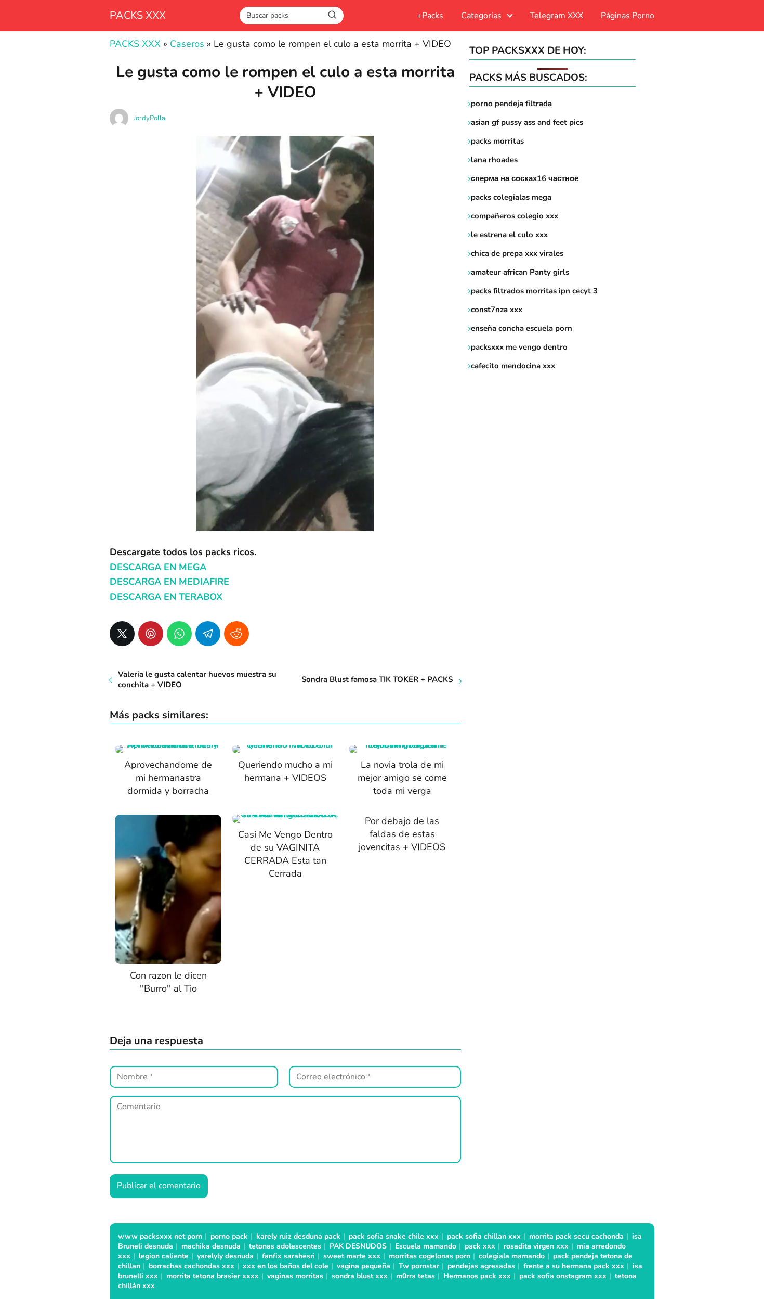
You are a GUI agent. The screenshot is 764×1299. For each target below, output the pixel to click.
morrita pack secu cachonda (576, 1236)
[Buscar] (332, 15)
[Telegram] (207, 633)
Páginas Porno (627, 15)
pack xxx (480, 1246)
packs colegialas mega (511, 197)
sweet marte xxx (351, 1256)
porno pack (229, 1236)
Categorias (481, 15)
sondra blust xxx (360, 1276)
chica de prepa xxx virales (517, 253)
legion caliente (164, 1256)
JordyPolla (149, 118)
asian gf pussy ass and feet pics (527, 122)
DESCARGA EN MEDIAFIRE (169, 581)
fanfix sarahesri (288, 1256)
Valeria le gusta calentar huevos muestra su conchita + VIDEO (197, 679)
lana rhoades (494, 160)
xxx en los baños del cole (285, 1266)
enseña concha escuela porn (521, 328)
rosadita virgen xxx (536, 1246)
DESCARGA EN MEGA (158, 567)
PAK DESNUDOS (358, 1246)
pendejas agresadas (481, 1266)
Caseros (187, 43)
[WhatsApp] (179, 633)
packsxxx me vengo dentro (519, 347)
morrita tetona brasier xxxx (212, 1276)
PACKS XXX (138, 15)
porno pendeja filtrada (511, 103)
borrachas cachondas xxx (191, 1266)
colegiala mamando (512, 1256)
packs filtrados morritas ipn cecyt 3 (534, 291)
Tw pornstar (419, 1266)
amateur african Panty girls (520, 272)
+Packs (430, 15)
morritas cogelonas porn (429, 1256)
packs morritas (497, 141)
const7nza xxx (496, 309)
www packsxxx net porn (160, 1236)
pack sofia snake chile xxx (394, 1236)
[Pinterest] (150, 633)
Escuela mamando (425, 1246)
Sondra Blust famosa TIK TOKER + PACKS (377, 679)
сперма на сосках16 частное (524, 178)
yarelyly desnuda (225, 1256)
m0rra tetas (415, 1276)
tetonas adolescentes (285, 1246)
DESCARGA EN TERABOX (166, 596)
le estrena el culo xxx (509, 234)
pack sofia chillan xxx (484, 1236)
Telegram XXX (556, 15)
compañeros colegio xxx (514, 216)
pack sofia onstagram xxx (563, 1276)
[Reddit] (236, 633)
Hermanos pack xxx (477, 1276)
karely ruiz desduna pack (298, 1236)
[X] (122, 633)
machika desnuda (211, 1246)
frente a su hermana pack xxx (573, 1266)
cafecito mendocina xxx (513, 366)
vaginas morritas (295, 1276)
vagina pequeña (363, 1266)
